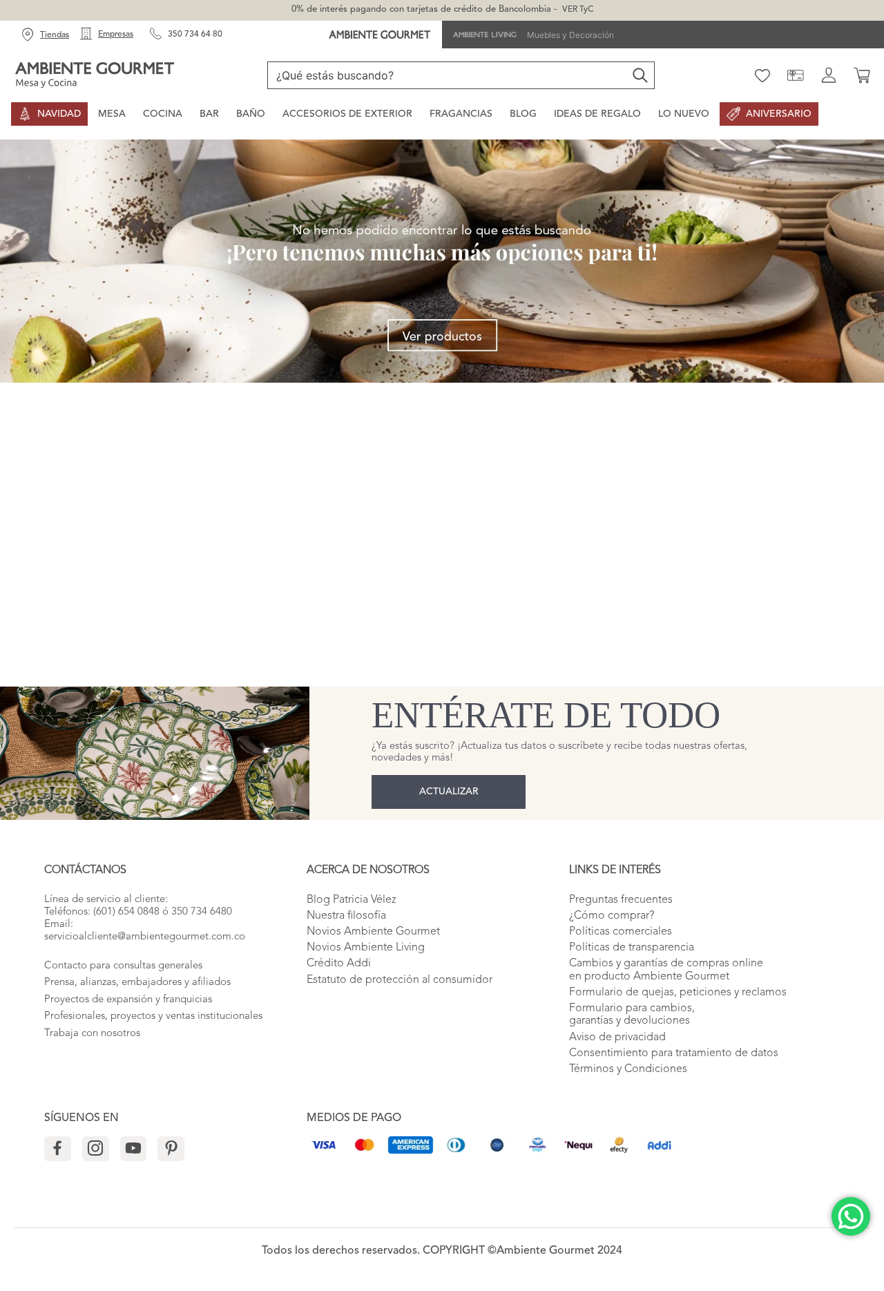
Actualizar (449, 791)
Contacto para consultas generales (123, 966)
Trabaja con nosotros (92, 1034)
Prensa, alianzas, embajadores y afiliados (137, 982)
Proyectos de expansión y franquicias (128, 1000)
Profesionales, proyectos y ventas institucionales (153, 1016)
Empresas (115, 34)
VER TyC (577, 10)
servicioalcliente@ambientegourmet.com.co (144, 937)
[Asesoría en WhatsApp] (851, 1216)
